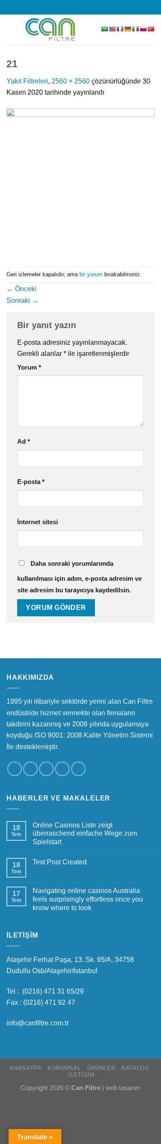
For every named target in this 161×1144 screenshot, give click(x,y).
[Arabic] (104, 29)
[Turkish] (151, 29)
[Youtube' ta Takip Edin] (101, 7)
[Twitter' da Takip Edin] (76, 7)
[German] (128, 29)
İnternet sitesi (37, 522)
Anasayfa (25, 1068)
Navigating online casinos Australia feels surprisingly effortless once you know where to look (88, 899)
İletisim (81, 1075)
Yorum (29, 367)
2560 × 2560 (71, 81)
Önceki (21, 289)
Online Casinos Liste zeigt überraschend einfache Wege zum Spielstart (85, 833)
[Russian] (143, 29)
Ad (23, 441)
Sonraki (22, 300)
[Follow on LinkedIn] (93, 7)
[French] (120, 29)
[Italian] (135, 29)
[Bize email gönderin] (84, 7)
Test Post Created (60, 862)
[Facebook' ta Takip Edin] (59, 7)
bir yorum (91, 274)
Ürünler (101, 1068)
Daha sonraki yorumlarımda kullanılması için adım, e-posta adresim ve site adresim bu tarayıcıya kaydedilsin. (79, 577)
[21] (80, 181)
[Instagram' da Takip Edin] (67, 7)
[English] (112, 29)
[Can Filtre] (50, 29)
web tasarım (123, 1087)
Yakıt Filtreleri (27, 81)
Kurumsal (64, 1068)
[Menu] (11, 29)
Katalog (135, 1068)
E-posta (31, 481)
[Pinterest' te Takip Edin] (78, 769)
